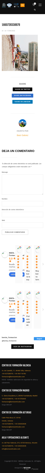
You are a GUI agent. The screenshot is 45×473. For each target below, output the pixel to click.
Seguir (39, 339)
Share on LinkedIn (22, 102)
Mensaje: (5, 172)
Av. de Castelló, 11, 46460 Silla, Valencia (16, 371)
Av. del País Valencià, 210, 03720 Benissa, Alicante (19, 443)
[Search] (34, 9)
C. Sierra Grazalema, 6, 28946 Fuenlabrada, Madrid (19, 396)
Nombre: (5, 199)
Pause (35, 469)
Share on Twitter (22, 89)
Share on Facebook (22, 95)
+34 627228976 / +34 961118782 (14, 374)
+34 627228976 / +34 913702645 (14, 399)
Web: (3, 220)
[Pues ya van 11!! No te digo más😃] (6, 352)
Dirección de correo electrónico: (13, 210)
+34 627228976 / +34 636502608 (14, 424)
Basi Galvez (22, 135)
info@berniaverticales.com (11, 449)
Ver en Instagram (22, 346)
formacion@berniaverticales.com (13, 377)
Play (26, 469)
